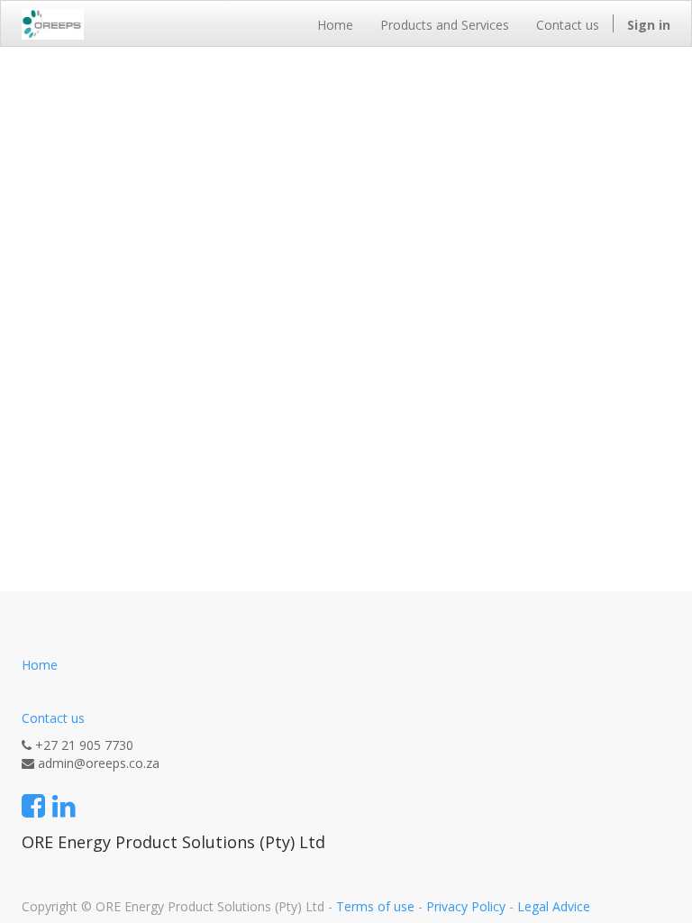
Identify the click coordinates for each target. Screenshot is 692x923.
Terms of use (375, 906)
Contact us (53, 718)
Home (40, 664)
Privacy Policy (465, 906)
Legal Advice (553, 906)
